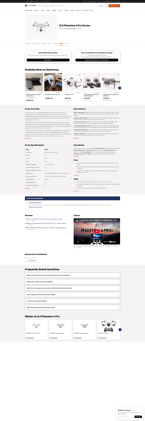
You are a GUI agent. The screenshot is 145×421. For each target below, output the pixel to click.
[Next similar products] (120, 329)
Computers (78, 10)
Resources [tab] (55, 43)
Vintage (72, 10)
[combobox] (56, 5)
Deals (91, 10)
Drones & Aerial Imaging (70, 28)
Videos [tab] (49, 43)
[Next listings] (119, 88)
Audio (60, 10)
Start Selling (89, 1)
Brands (84, 1)
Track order (99, 1)
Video (48, 10)
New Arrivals (29, 10)
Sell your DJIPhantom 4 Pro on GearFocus (97, 60)
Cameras (35, 10)
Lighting (54, 10)
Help (94, 1)
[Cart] (106, 6)
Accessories (85, 10)
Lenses (42, 10)
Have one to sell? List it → (36, 207)
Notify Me (138, 416)
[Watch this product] (91, 25)
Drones (66, 10)
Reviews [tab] (43, 43)
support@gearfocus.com (108, 1)
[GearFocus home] (30, 5)
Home (60, 28)
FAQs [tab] (61, 43)
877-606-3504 (117, 1)
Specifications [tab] (36, 43)
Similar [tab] (66, 43)
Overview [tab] (27, 43)
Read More (27, 138)
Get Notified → (48, 60)
